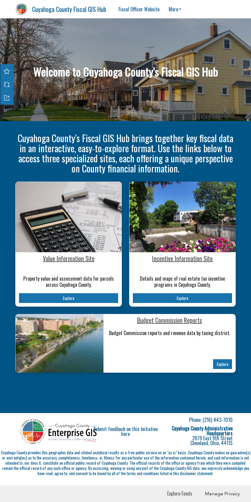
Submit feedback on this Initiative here (125, 431)
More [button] (173, 9)
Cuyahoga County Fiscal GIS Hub (69, 9)
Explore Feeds (179, 493)
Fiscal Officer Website (138, 9)
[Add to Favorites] (6, 71)
